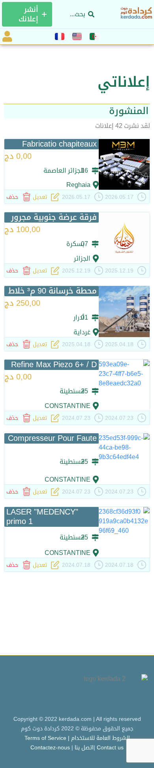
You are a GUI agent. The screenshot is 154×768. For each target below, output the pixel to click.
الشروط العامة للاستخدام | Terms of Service (77, 738)
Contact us (110, 747)
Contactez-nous (50, 747)
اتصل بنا (84, 747)
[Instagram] (18, 689)
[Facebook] (43, 689)
